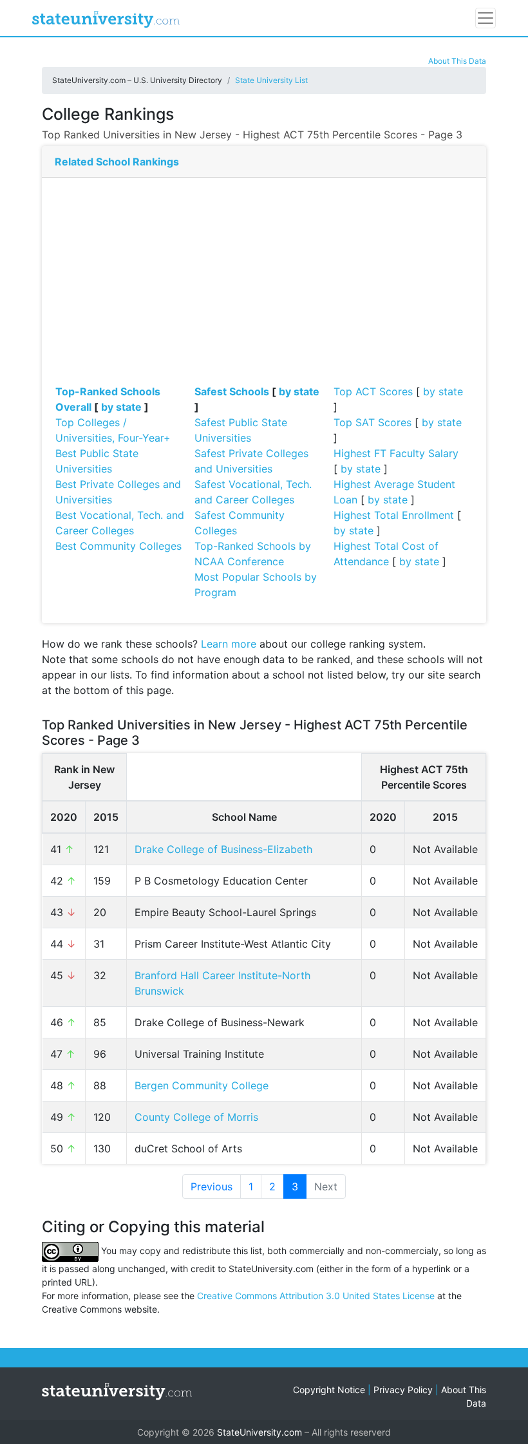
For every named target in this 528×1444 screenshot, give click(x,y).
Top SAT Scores (372, 422)
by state (121, 406)
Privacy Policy (403, 1389)
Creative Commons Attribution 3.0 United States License (316, 1295)
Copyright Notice (329, 1389)
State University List (271, 80)
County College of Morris (196, 1117)
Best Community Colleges (118, 545)
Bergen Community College (202, 1085)
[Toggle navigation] (485, 18)
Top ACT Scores (373, 391)
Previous (211, 1186)
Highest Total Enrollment (394, 515)
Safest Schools (231, 391)
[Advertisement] (264, 287)
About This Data (457, 61)
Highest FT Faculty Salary (396, 453)
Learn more (228, 643)
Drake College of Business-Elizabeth (223, 849)
